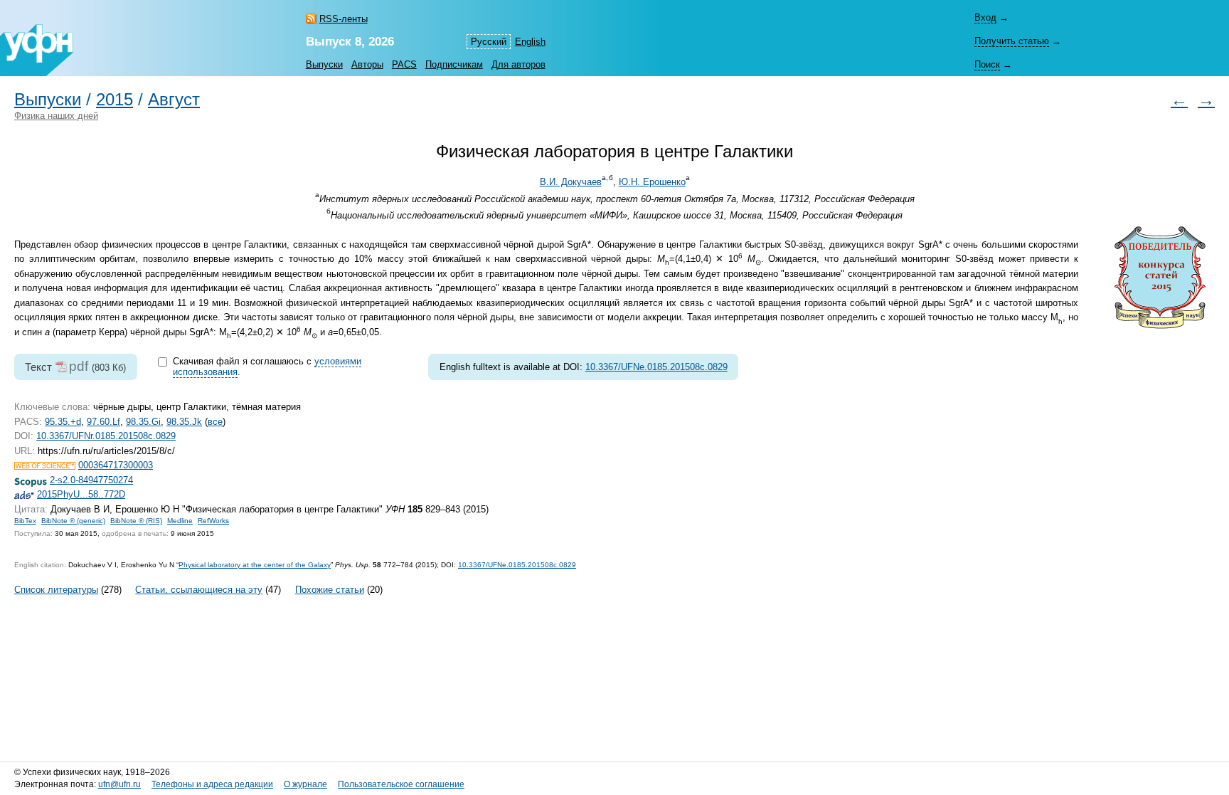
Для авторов (518, 64)
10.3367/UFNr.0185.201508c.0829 (106, 436)
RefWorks (213, 521)
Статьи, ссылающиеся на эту (198, 589)
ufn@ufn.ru (119, 784)
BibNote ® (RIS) (136, 521)
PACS (404, 64)
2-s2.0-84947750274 (91, 480)
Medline (180, 521)
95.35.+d (63, 421)
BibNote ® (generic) (73, 521)
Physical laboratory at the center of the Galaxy (255, 565)
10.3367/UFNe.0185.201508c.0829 (656, 367)
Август (174, 99)
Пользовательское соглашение (401, 784)
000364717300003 (115, 465)
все (215, 421)
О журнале (305, 784)
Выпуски (324, 64)
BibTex (25, 521)
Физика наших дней (56, 115)
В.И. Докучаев (571, 182)
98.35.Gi (143, 421)
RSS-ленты (343, 19)
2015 (114, 99)
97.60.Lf (103, 421)
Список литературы (56, 589)
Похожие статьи (329, 589)
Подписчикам (454, 64)
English (530, 41)
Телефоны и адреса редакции (212, 784)
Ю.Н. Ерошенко (652, 182)
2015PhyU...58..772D (81, 494)
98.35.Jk (184, 421)
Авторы (367, 64)
